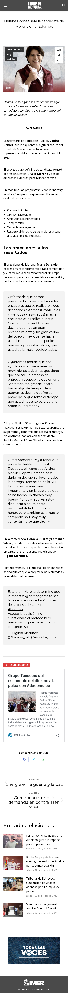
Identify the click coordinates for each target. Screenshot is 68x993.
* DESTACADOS (15, 50)
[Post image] (13, 841)
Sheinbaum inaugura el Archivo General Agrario (42, 906)
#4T (38, 605)
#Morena (28, 592)
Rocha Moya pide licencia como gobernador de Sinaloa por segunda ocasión (45, 861)
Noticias (11, 59)
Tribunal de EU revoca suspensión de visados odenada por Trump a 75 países (42, 885)
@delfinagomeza (38, 596)
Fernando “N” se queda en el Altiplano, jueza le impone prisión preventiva (44, 840)
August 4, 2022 (44, 637)
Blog (9, 54)
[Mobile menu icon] (5, 5)
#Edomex (15, 609)
